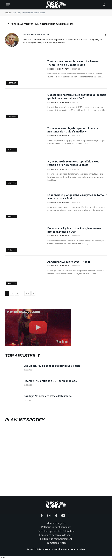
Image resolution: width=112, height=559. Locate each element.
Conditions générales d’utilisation (56, 531)
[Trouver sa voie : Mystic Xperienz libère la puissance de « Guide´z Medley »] (24, 139)
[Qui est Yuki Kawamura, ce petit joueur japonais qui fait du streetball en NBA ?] (24, 105)
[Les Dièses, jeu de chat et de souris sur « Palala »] (13, 369)
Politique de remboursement (56, 539)
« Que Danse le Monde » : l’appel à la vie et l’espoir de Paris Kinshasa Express (73, 163)
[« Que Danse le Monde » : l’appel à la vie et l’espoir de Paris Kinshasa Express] (24, 172)
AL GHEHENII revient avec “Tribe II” (69, 261)
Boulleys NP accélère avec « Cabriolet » (48, 396)
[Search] (104, 4)
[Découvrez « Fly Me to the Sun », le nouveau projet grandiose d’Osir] (24, 239)
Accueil (8, 13)
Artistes (12, 149)
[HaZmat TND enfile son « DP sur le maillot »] (13, 384)
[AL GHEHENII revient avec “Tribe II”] (24, 272)
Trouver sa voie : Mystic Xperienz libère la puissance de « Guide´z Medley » (72, 130)
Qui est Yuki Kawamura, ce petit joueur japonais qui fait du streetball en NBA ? (76, 96)
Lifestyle (12, 83)
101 (27, 293)
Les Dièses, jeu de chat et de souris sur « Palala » (53, 365)
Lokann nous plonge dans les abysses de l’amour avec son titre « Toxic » (77, 196)
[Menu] (8, 4)
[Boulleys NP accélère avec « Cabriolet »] (13, 399)
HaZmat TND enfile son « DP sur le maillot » (50, 381)
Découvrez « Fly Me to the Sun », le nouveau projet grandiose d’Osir (74, 230)
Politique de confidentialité (56, 527)
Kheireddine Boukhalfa (35, 34)
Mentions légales (56, 523)
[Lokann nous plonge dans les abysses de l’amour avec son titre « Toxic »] (24, 205)
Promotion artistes (56, 542)
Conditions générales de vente (56, 535)
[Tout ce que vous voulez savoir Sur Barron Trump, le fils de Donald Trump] (24, 72)
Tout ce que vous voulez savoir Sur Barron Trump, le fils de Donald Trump (73, 63)
